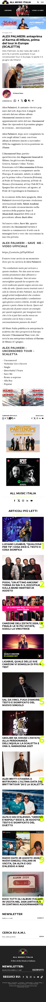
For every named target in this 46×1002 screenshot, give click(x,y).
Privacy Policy (38, 982)
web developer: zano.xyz (23, 987)
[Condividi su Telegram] (25, 100)
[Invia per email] (32, 100)
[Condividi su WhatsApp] (15, 100)
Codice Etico (29, 982)
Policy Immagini (22, 984)
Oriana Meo (18, 93)
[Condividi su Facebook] (18, 100)
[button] (29, 100)
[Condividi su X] (22, 100)
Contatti (21, 982)
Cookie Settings (33, 984)
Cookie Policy (12, 984)
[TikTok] (42, 977)
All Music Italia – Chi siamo (9, 982)
